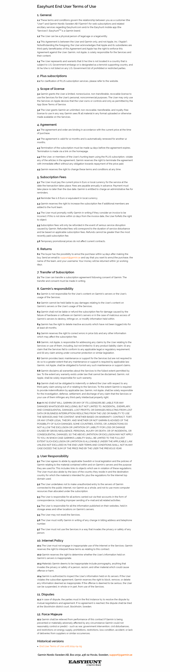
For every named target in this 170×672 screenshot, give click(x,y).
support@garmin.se (70, 257)
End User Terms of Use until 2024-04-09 (61, 646)
